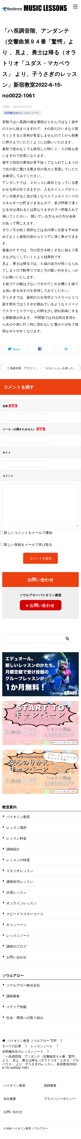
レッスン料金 (16, 838)
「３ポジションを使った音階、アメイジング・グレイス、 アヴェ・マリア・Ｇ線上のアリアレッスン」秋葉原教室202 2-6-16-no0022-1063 (62, 368)
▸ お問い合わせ (41, 605)
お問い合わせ (16, 957)
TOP (31, 1040)
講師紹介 (13, 849)
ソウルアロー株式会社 (23, 985)
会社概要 (9, 1098)
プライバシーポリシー (59, 1098)
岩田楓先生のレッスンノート (21, 113)
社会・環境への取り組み (24, 1017)
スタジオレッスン (19, 870)
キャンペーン (16, 924)
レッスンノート (18, 935)
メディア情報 (16, 1006)
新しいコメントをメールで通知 (28, 532)
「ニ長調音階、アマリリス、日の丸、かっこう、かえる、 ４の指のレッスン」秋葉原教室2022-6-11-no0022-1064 (22, 368)
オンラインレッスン (21, 903)
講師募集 (13, 995)
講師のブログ (16, 946)
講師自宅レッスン (19, 881)
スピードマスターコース (24, 913)
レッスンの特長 (18, 859)
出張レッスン (16, 892)
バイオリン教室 (18, 816)
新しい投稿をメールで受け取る (28, 544)
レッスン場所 (16, 827)
